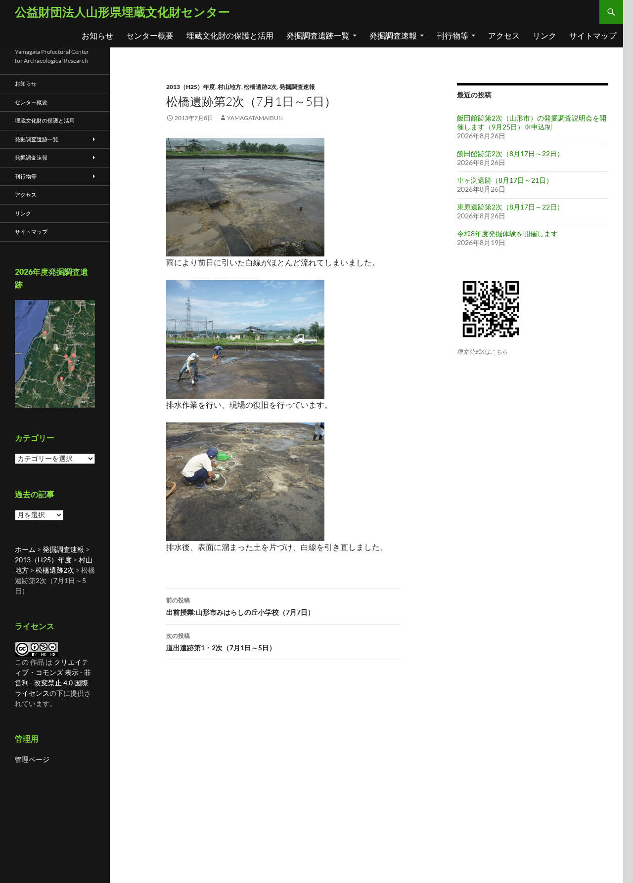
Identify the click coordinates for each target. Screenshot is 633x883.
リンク (544, 35)
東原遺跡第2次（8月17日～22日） (510, 207)
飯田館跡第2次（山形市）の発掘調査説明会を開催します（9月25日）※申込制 (531, 122)
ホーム (25, 549)
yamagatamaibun (255, 118)
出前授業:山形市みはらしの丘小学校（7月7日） (240, 606)
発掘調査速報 (393, 35)
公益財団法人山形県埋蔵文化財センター (122, 11)
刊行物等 (452, 35)
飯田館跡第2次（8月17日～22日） (510, 153)
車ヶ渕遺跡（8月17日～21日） (505, 180)
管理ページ (32, 759)
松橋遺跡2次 (260, 86)
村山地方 (229, 86)
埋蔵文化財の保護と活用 (229, 35)
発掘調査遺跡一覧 (318, 35)
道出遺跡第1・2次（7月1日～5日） (221, 642)
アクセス (504, 35)
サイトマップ (593, 35)
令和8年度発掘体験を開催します (507, 233)
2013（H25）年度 (190, 86)
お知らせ (97, 35)
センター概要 (150, 35)
